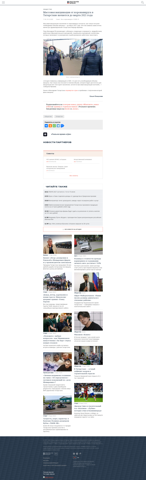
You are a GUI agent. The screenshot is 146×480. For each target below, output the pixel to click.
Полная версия (48, 472)
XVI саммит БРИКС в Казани (56, 160)
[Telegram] (58, 125)
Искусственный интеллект (83, 160)
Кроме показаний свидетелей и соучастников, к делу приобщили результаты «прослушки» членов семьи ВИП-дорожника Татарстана (57, 382)
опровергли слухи (71, 90)
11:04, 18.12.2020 (48, 19)
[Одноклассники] (50, 125)
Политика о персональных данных (54, 465)
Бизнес (45, 255)
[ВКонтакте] (46, 125)
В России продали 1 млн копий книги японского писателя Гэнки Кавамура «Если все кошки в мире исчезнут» (87, 337)
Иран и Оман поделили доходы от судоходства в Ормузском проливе (70, 196)
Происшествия (48, 372)
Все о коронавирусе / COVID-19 (70, 19)
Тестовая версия (49, 474)
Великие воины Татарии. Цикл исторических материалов (57, 168)
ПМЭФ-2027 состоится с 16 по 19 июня (60, 192)
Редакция (46, 458)
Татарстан (59, 116)
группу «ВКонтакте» (85, 104)
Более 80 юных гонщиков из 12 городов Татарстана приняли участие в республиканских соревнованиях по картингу (57, 424)
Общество (47, 9)
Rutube (67, 109)
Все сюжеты (74, 176)
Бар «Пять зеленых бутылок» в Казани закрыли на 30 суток (67, 224)
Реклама (46, 460)
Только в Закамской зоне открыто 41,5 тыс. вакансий (87, 373)
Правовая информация (50, 463)
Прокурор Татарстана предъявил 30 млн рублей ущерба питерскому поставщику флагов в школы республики (57, 263)
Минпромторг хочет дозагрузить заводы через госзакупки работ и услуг (72, 200)
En (78, 457)
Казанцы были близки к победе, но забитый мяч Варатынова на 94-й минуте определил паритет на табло (88, 411)
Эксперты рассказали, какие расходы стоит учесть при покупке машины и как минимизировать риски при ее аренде (88, 263)
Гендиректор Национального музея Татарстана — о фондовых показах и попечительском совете (87, 300)
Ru (74, 457)
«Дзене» (75, 109)
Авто (75, 256)
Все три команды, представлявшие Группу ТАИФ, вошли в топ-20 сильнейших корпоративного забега (55, 301)
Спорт (45, 292)
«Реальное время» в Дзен (61, 134)
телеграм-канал (69, 104)
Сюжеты (50, 153)
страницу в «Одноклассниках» (65, 107)
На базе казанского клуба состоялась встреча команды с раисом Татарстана (57, 341)
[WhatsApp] (54, 125)
